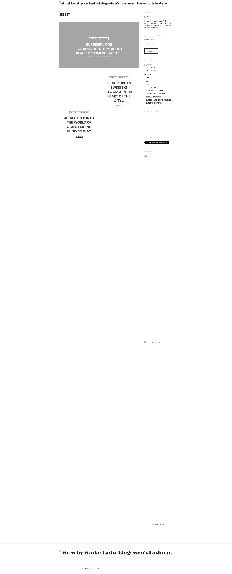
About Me (115, 3)
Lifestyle (148, 75)
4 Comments (106, 57)
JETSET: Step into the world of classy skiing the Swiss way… (119, 120)
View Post (99, 61)
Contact (139, 3)
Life (147, 77)
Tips (146, 81)
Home (91, 3)
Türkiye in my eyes (154, 103)
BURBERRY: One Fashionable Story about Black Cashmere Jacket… (99, 49)
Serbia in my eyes (153, 97)
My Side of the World (156, 94)
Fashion (93, 39)
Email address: (149, 39)
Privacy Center (128, 3)
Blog (97, 3)
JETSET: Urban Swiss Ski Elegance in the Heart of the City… (79, 85)
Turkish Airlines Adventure (158, 100)
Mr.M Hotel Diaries (154, 90)
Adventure (151, 87)
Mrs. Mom (105, 3)
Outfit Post (103, 39)
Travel (147, 84)
